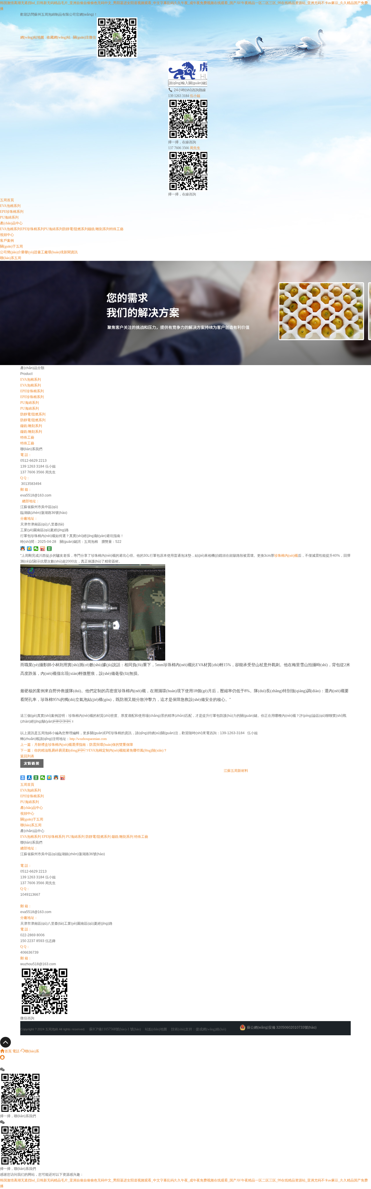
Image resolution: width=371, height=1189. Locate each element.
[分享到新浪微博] (42, 548)
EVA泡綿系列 (30, 790)
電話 (15, 1051)
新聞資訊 (71, 252)
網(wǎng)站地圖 (32, 37)
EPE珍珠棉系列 (11, 212)
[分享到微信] (36, 548)
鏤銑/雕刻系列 (99, 229)
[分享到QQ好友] (22, 548)
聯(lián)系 (32, 1051)
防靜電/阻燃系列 (75, 229)
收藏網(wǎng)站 (58, 37)
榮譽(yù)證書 (31, 252)
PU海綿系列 (9, 217)
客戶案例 (7, 241)
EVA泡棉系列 (10, 206)
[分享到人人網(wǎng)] (29, 777)
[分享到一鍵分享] (22, 777)
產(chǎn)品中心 (11, 223)
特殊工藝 (116, 229)
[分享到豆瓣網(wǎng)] (49, 548)
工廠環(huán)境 (52, 252)
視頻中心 (7, 235)
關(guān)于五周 (11, 246)
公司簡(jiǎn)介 (10, 252)
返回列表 (27, 756)
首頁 (8, 1051)
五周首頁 (7, 200)
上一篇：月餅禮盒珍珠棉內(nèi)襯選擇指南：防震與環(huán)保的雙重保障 (76, 745)
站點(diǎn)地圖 (156, 1029)
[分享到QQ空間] (29, 548)
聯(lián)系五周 (10, 258)
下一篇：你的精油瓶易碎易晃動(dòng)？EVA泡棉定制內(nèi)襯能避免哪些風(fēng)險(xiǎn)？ (93, 750)
